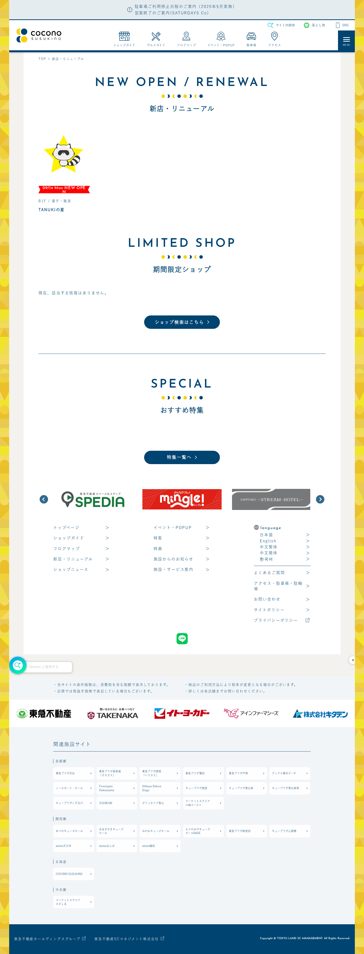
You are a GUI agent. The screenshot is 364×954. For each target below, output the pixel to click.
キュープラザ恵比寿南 (285, 788)
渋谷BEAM (105, 803)
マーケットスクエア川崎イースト (197, 803)
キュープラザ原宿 (196, 788)
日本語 (266, 535)
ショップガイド (68, 538)
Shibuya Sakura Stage (151, 788)
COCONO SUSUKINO (69, 873)
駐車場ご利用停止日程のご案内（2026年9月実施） (186, 6)
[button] (43, 499)
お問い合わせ (267, 599)
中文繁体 (269, 547)
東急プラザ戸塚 (238, 773)
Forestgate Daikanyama (106, 788)
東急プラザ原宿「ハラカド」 (151, 773)
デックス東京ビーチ (284, 773)
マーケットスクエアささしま (68, 902)
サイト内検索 (285, 25)
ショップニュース (70, 569)
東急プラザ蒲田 (195, 773)
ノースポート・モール (69, 788)
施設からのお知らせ (173, 559)
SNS (345, 25)
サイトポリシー (269, 610)
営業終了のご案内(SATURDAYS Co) (172, 13)
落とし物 (318, 25)
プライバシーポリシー (276, 620)
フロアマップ (66, 549)
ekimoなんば (107, 845)
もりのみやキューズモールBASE (197, 831)
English (268, 541)
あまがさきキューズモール (111, 831)
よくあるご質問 (269, 573)
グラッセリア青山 (153, 803)
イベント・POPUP (173, 528)
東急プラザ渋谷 (65, 773)
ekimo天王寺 (63, 845)
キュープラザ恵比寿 (241, 788)
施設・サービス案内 (173, 569)
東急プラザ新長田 (240, 831)
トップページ (66, 528)
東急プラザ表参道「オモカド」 (110, 773)
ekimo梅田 (148, 845)
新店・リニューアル (73, 559)
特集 (158, 538)
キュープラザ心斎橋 (284, 831)
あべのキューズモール (69, 831)
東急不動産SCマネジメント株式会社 (126, 939)
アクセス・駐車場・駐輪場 (278, 586)
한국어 (266, 559)
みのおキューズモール (155, 831)
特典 (158, 549)
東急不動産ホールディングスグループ (47, 939)
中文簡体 (269, 553)
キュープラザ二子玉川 (69, 803)
